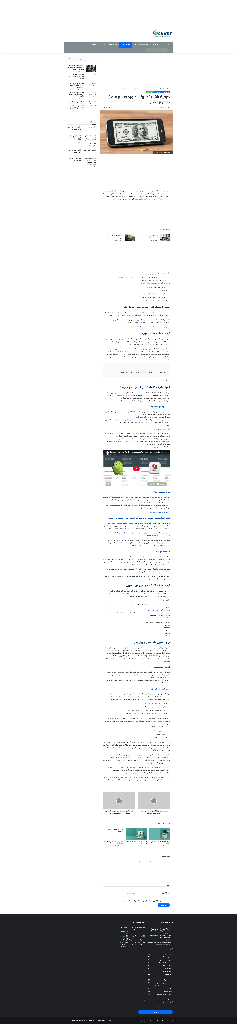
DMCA (103, 1020)
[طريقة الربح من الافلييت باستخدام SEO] (124, 944)
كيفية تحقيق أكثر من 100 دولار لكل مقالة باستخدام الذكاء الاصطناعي (77, 86)
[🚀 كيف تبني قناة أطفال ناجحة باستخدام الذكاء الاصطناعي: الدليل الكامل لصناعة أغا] (91, 104)
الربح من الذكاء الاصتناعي (165, 965)
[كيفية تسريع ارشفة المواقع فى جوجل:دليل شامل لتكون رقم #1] (91, 95)
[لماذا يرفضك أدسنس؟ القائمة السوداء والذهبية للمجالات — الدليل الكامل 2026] (89, 153)
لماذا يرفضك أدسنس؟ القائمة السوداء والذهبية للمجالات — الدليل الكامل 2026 (90, 161)
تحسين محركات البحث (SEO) (162, 985)
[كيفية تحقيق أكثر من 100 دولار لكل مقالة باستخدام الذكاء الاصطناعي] (91, 86)
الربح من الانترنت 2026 (165, 962)
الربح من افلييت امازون (165, 960)
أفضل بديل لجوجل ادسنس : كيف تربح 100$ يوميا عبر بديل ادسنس (76, 76)
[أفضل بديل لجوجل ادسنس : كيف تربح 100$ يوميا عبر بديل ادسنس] (91, 77)
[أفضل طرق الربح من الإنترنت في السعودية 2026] (165, 237)
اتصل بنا (67, 1020)
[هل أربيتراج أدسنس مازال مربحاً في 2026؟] (159, 834)
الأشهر (93, 59)
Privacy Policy (83, 1020)
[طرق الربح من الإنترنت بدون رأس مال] (74, 153)
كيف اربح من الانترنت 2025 (151, 497)
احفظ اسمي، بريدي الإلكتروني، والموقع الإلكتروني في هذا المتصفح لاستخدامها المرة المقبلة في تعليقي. (142, 901)
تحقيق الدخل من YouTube (141, 44)
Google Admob (153, 351)
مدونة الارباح (158, 191)
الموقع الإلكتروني (131, 893)
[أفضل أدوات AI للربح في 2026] (141, 944)
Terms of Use (74, 1020)
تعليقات (70, 59)
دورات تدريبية (168, 991)
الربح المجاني (124, 44)
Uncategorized (167, 954)
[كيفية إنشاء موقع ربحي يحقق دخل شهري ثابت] (113, 834)
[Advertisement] (118, 13)
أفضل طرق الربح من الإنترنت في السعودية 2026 (149, 236)
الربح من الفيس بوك (166, 968)
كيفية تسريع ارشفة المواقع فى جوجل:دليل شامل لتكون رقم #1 (76, 95)
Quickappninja (141, 417)
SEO (105, 44)
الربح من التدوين (113, 44)
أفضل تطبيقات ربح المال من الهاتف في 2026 (137, 842)
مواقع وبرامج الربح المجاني (156, 88)
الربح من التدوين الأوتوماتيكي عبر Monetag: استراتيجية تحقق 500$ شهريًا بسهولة (75, 67)
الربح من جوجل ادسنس (158, 44)
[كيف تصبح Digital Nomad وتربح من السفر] (130, 237)
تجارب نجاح (150, 92)
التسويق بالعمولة (167, 957)
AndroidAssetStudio (157, 441)
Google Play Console (138, 327)
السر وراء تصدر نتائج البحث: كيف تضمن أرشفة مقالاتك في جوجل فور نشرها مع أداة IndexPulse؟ (90, 140)
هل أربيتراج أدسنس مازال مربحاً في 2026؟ (160, 842)
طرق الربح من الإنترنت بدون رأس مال (75, 159)
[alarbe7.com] (161, 34)
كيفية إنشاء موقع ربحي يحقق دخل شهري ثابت (113, 842)
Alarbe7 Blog (96, 44)
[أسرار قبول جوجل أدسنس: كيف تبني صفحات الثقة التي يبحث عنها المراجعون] (132, 929)
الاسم (168, 885)
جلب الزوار (168, 988)
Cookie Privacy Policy (94, 1020)
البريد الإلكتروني (165, 893)
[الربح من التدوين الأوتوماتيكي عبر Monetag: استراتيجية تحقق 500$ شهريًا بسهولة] (91, 68)
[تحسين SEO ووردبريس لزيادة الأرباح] (124, 938)
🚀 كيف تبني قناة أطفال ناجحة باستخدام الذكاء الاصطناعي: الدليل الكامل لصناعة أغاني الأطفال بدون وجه (76, 106)
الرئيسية (169, 44)
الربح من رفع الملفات (166, 971)
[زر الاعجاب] (168, 186)
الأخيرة (82, 59)
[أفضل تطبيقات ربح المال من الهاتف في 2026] (136, 834)
